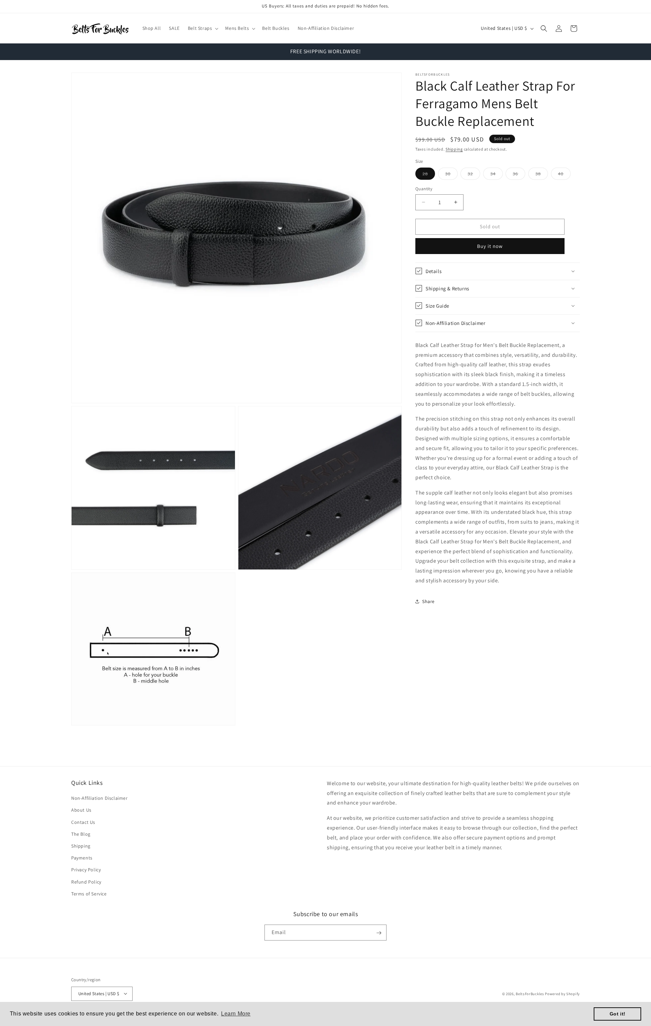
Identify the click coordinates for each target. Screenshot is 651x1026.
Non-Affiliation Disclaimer (99, 798)
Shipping (454, 149)
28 (428, 175)
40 (564, 175)
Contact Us (83, 822)
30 (451, 175)
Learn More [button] (236, 1014)
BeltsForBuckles (530, 993)
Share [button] (428, 601)
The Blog (81, 834)
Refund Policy (86, 882)
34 (496, 175)
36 (519, 175)
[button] (202, 28)
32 (474, 175)
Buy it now (490, 246)
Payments (82, 858)
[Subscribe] (378, 933)
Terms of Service (89, 894)
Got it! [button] (618, 1014)
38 (541, 175)
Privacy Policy (86, 870)
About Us (81, 810)
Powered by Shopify (562, 993)
